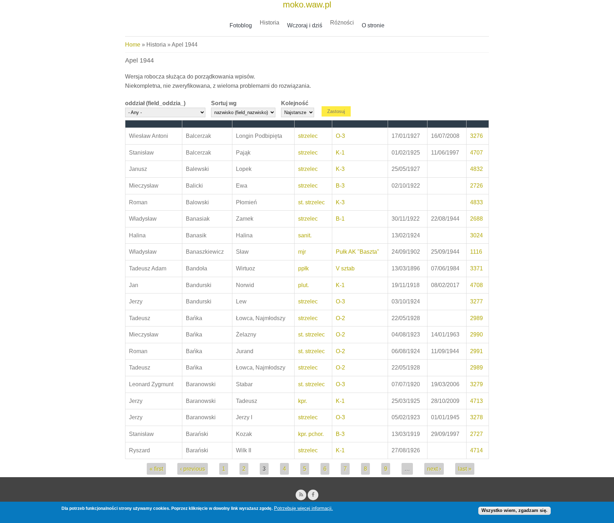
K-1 (340, 153)
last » (465, 469)
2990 (476, 334)
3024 (476, 235)
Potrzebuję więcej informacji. (303, 508)
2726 (476, 186)
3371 (476, 268)
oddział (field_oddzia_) (155, 103)
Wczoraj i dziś (304, 25)
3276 (476, 136)
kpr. (302, 401)
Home (132, 45)
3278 (476, 417)
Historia (269, 23)
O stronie (373, 25)
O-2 (340, 318)
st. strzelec (311, 202)
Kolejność (294, 103)
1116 (476, 252)
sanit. (305, 235)
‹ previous (192, 469)
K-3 (340, 169)
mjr (302, 252)
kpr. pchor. (311, 434)
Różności (342, 23)
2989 (476, 318)
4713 (476, 401)
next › (434, 469)
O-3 (340, 136)
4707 (476, 153)
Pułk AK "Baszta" (357, 252)
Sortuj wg (224, 103)
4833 (476, 202)
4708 (476, 285)
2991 (476, 351)
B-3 (340, 186)
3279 (476, 384)
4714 (476, 450)
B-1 (340, 219)
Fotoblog (241, 25)
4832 (476, 169)
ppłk (303, 268)
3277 (476, 301)
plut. (303, 285)
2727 (476, 434)
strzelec (308, 136)
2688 (476, 219)
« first (156, 469)
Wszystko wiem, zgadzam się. (514, 510)
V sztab (345, 268)
